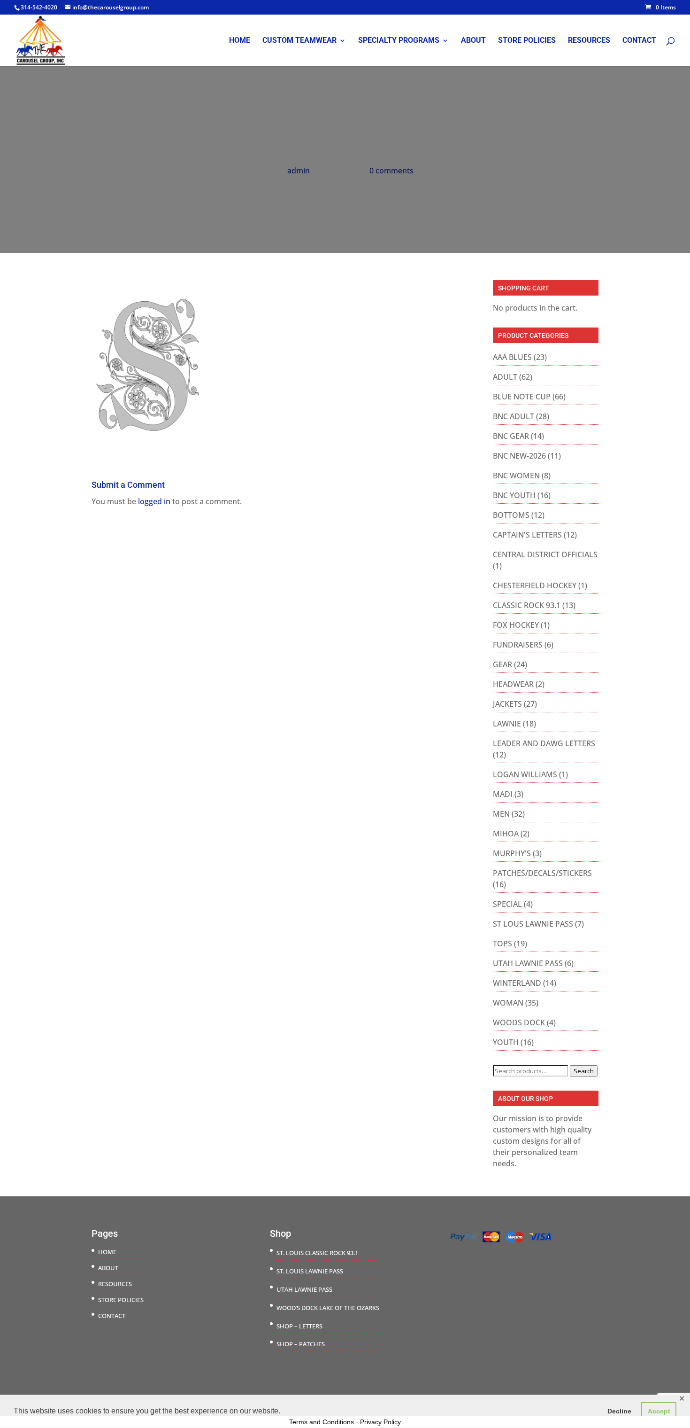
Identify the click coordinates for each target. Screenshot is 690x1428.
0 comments (391, 170)
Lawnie (507, 723)
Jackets (507, 704)
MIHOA (506, 833)
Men (501, 814)
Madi (503, 794)
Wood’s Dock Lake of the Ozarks (327, 1307)
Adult (505, 377)
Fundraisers (518, 645)
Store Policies (527, 41)
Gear (502, 664)
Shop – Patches (300, 1344)
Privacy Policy (380, 1422)
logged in (154, 501)
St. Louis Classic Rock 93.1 (317, 1253)
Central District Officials (545, 554)
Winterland (517, 983)
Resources (589, 41)
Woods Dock (519, 1022)
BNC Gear (511, 436)
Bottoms (511, 515)
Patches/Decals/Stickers (542, 873)
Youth (506, 1042)
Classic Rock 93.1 (526, 605)
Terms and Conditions (321, 1422)
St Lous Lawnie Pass (533, 924)
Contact (639, 41)
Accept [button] (659, 1411)
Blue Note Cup (522, 396)
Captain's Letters (527, 535)
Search (584, 1071)
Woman (508, 1003)
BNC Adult (513, 416)
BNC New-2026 (519, 456)
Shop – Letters (299, 1326)
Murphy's (512, 853)
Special (507, 904)
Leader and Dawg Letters (544, 743)
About (473, 41)
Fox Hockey (516, 625)
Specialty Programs (398, 41)
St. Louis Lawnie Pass (309, 1271)
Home (239, 41)
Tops (502, 943)
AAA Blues (512, 357)
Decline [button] (619, 1411)
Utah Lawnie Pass (528, 963)
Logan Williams (525, 774)
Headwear (513, 684)
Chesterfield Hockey (534, 585)
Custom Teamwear (299, 41)
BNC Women (516, 475)
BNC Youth (514, 495)
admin (298, 170)
